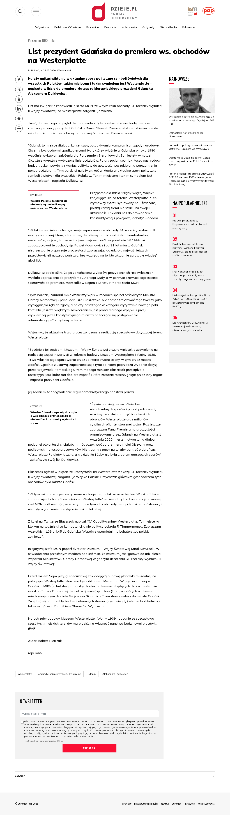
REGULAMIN (190, 803)
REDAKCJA (165, 803)
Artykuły (148, 27)
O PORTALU (127, 803)
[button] (214, 777)
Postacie (110, 27)
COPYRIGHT (177, 803)
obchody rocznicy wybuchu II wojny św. (59, 673)
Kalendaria (129, 27)
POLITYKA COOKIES (206, 803)
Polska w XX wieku (67, 27)
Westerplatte (25, 673)
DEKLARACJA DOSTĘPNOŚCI (146, 803)
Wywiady (42, 27)
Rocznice (92, 27)
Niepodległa (168, 27)
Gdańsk (92, 673)
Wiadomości (64, 70)
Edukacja (188, 27)
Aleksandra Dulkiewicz (115, 673)
